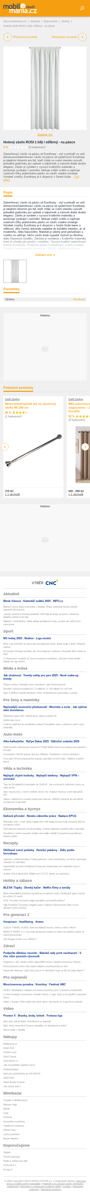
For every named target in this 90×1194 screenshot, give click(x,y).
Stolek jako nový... (12, 720)
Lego (5, 1113)
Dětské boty (9, 1130)
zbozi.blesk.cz (10, 1060)
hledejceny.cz (10, 1044)
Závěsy (65, 21)
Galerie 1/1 (45, 134)
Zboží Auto (8, 1077)
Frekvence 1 (9, 1165)
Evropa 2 (8, 1169)
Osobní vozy (10, 1052)
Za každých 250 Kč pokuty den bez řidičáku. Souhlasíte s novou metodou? (41, 754)
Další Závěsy (12, 399)
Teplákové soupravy (13, 1125)
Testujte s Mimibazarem (15, 1100)
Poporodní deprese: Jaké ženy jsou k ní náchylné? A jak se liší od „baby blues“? (44, 970)
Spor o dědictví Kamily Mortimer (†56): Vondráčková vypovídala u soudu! (40, 693)
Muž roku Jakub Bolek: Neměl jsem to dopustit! (27, 1021)
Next (85, 447)
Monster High (10, 1104)
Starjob (6, 1152)
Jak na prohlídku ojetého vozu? (19, 1065)
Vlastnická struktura (51, 1189)
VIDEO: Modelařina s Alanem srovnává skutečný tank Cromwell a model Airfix (42, 990)
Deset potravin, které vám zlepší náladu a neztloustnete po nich (35, 966)
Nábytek (35, 21)
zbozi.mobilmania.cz (15, 21)
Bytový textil (50, 21)
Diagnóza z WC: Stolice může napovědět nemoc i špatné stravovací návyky (42, 962)
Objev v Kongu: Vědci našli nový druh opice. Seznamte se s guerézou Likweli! (42, 1001)
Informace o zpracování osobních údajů (40, 1186)
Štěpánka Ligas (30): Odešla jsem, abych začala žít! (30, 716)
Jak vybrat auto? (12, 1086)
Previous (5, 447)
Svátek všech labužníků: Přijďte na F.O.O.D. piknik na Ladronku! (36, 873)
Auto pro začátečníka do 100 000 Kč (21, 1073)
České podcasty (11, 1156)
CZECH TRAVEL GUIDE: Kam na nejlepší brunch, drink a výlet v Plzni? (39, 927)
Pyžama (7, 1117)
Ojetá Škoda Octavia (13, 1082)
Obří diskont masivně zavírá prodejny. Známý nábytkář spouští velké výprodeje (43, 829)
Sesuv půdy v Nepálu (14, 1029)
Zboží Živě (8, 1048)
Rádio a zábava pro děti (15, 1161)
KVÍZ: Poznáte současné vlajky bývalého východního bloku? (34, 900)
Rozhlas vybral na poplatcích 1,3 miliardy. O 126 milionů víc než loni (37, 688)
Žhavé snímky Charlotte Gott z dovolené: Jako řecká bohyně (34, 684)
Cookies (67, 1186)
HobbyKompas (10, 1069)
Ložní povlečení (11, 1134)
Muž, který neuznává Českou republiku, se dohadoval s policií (34, 1025)
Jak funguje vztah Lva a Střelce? (20, 939)
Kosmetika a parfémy (14, 1121)
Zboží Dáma (9, 1056)
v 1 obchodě (12, 494)
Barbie (6, 1108)
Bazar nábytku (10, 1138)
